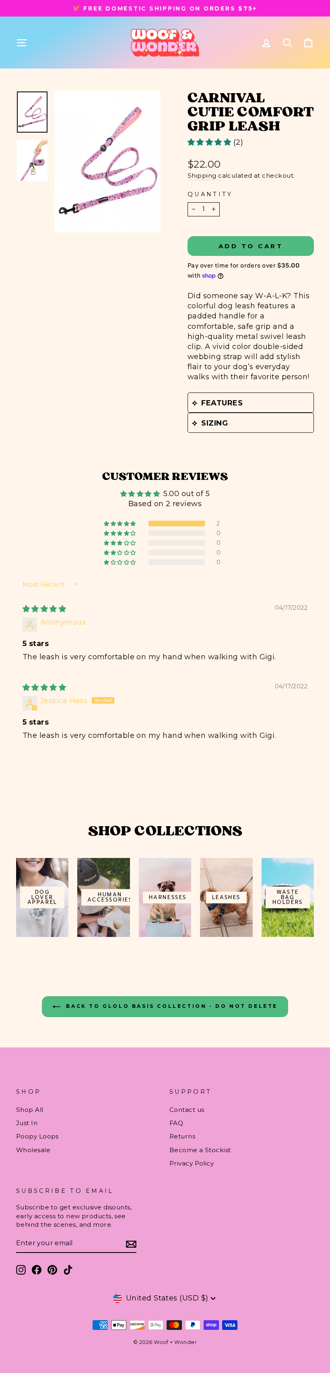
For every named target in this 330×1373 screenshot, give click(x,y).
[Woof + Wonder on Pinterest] (52, 1270)
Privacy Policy (191, 1163)
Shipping (202, 175)
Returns (182, 1136)
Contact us (186, 1109)
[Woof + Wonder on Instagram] (21, 1270)
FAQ (176, 1123)
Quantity (210, 194)
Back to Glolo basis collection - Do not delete (171, 1006)
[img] (44, 608)
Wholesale (33, 1150)
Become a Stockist (200, 1150)
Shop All (29, 1109)
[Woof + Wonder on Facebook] (36, 1270)
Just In (26, 1123)
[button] (210, 142)
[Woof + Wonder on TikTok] (68, 1270)
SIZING (214, 423)
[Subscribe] (131, 1244)
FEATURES (222, 403)
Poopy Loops (37, 1136)
